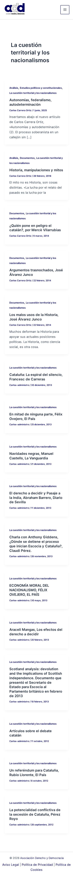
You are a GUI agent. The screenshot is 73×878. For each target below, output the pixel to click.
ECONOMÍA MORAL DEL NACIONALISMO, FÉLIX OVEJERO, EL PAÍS (29, 589)
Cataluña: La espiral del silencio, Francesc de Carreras (36, 376)
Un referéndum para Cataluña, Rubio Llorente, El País (34, 772)
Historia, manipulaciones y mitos (36, 170)
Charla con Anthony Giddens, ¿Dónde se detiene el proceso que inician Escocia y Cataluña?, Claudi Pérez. (36, 543)
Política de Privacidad (37, 865)
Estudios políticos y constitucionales (41, 87)
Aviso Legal (10, 865)
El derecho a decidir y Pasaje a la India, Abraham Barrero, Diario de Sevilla (35, 497)
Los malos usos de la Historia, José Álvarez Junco (33, 317)
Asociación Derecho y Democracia (42, 858)
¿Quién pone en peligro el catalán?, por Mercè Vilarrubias (35, 227)
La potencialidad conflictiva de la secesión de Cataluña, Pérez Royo (34, 814)
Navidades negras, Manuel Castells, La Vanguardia (31, 455)
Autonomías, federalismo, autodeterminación (30, 102)
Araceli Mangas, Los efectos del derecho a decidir (35, 631)
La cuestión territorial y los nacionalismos (33, 93)
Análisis (13, 87)
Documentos (27, 158)
